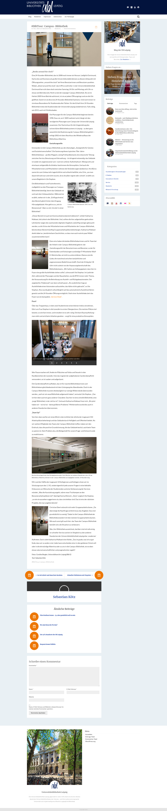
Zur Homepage (69, 16)
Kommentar (33, 665)
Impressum (47, 16)
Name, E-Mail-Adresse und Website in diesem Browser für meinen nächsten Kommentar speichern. (46, 708)
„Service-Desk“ (56, 297)
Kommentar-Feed (91, 739)
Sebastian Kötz (64, 597)
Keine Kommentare (70, 28)
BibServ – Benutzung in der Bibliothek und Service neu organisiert (124, 142)
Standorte (57, 28)
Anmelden (88, 734)
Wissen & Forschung (112, 189)
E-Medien (109, 175)
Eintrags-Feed (90, 737)
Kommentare (123, 103)
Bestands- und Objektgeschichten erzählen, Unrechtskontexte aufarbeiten (126, 120)
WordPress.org (90, 741)
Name (31, 689)
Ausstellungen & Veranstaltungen (116, 171)
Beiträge (110, 103)
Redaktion (37, 16)
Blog (29, 16)
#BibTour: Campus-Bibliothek (49, 26)
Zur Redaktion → (125, 59)
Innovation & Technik (112, 179)
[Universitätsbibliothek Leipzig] (45, 7)
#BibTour (35, 562)
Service (108, 182)
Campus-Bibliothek (46, 562)
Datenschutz (58, 16)
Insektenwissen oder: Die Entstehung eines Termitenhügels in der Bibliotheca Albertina (126, 131)
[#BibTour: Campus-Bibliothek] (64, 49)
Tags (135, 103)
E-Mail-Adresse (72, 689)
